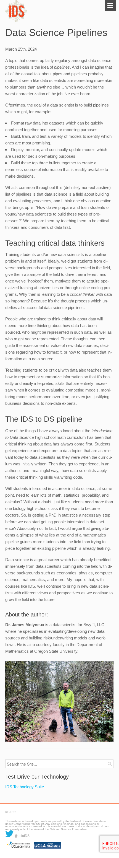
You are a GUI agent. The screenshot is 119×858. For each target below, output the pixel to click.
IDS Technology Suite (24, 786)
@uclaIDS (22, 836)
